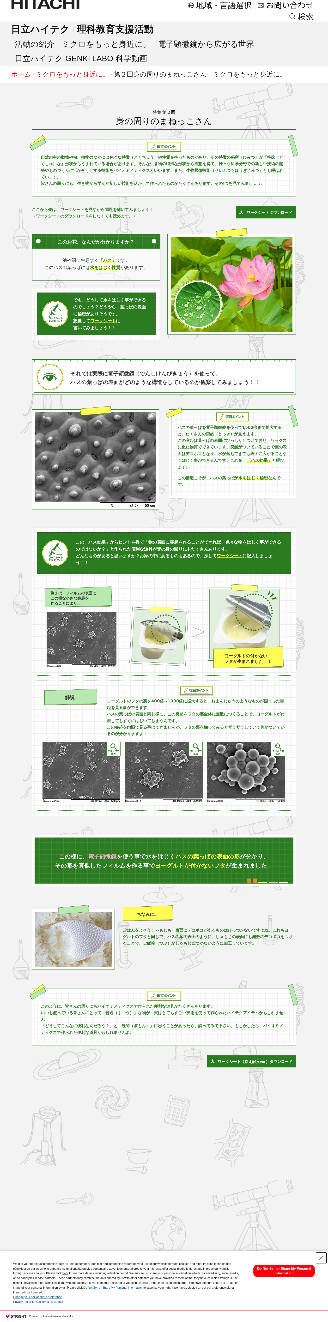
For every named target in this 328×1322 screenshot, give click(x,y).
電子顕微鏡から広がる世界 (206, 44)
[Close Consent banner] (321, 1258)
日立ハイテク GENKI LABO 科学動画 (81, 58)
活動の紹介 (35, 44)
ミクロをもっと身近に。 (106, 44)
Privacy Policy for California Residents (38, 1302)
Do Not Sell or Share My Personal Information (113, 1287)
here (65, 1273)
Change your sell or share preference (37, 1297)
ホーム (21, 74)
